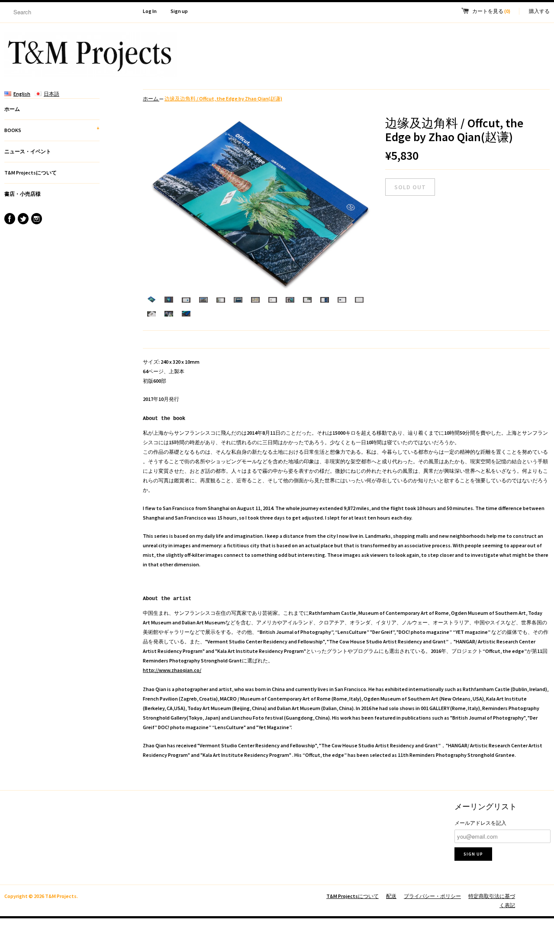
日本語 (51, 93)
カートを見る (491, 11)
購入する (539, 11)
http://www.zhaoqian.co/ (172, 670)
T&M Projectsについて (30, 172)
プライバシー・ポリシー (432, 896)
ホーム (12, 109)
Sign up (179, 11)
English (21, 93)
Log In (150, 11)
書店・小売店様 (22, 194)
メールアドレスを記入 (480, 823)
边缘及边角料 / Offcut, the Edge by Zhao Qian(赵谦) (223, 98)
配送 (391, 896)
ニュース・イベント (27, 151)
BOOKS (52, 129)
